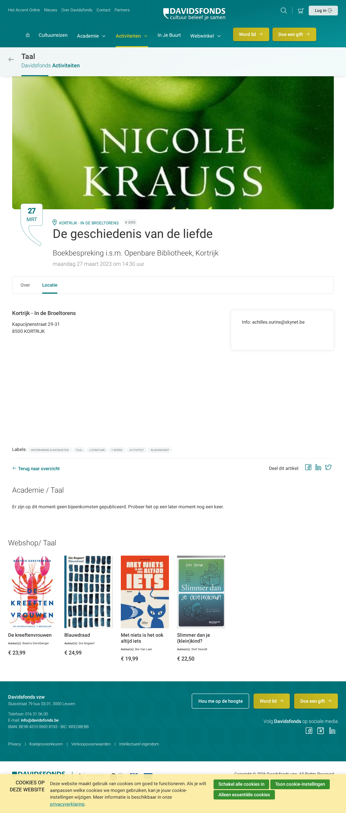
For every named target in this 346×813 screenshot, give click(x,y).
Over (25, 285)
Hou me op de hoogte (220, 701)
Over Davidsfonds (76, 10)
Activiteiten (129, 36)
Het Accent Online (24, 10)
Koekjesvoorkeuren (46, 744)
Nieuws (50, 10)
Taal (28, 56)
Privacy (14, 744)
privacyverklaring (67, 804)
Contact (104, 10)
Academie (88, 36)
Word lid (248, 34)
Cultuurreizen (53, 35)
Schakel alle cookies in (241, 784)
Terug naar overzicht (39, 468)
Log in (320, 10)
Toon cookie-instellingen (300, 784)
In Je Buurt (169, 35)
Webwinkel (202, 36)
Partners (122, 10)
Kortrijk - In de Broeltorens (89, 223)
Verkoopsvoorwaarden (91, 744)
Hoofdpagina (28, 40)
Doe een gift (291, 34)
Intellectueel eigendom (139, 744)
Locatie (49, 285)
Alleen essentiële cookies (244, 794)
